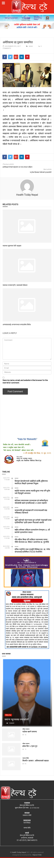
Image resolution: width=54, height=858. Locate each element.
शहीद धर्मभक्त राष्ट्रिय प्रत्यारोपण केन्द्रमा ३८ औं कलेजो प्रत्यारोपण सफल (32, 530)
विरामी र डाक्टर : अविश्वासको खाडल (35, 760)
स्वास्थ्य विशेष (25, 758)
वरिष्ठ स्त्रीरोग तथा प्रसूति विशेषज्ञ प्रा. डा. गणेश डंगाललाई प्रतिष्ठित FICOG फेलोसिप (32, 550)
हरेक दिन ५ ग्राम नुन (29, 746)
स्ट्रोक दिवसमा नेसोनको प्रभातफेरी (40, 172)
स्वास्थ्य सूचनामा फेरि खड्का (12, 245)
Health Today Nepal (27, 194)
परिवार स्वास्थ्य (25, 729)
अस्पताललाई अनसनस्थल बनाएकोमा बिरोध (17, 324)
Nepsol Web (37, 855)
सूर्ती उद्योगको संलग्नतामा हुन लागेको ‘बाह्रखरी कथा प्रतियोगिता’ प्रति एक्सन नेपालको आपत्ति (33, 521)
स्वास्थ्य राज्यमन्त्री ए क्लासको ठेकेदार (15, 285)
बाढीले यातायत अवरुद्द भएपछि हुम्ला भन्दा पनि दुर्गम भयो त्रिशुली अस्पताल (32, 491)
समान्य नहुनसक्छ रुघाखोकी (17, 719)
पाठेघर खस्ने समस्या (29, 731)
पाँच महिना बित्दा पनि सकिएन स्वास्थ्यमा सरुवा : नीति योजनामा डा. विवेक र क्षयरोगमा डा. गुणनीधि (32, 540)
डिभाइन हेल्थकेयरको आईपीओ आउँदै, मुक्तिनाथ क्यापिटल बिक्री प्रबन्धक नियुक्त (31, 482)
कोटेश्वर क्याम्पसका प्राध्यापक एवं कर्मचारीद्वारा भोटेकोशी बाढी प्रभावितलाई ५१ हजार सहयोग (31, 501)
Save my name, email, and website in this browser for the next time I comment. (25, 381)
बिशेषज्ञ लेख (8, 715)
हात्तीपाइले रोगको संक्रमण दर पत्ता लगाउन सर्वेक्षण (17, 167)
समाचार (31, 46)
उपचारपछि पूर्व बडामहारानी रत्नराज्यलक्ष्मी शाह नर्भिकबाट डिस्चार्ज (31, 511)
